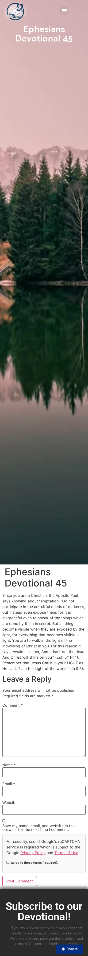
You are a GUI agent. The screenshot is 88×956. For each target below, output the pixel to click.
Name (9, 765)
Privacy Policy (33, 852)
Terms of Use (66, 852)
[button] (64, 11)
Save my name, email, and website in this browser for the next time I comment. (38, 827)
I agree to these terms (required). (33, 862)
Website (9, 802)
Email (8, 784)
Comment (12, 705)
